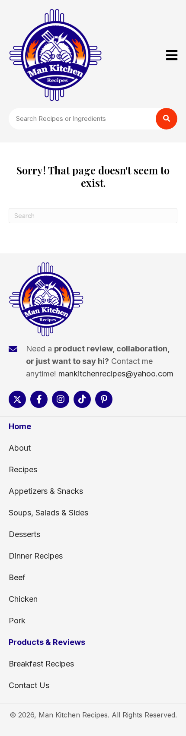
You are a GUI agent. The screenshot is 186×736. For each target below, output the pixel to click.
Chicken (23, 598)
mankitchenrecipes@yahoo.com (115, 373)
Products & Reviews (47, 642)
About (20, 447)
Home (20, 426)
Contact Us (29, 685)
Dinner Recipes (36, 555)
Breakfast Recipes (41, 663)
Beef (17, 577)
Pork (17, 620)
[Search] (166, 119)
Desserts (24, 534)
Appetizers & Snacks (46, 491)
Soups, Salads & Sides (48, 512)
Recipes (23, 469)
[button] (17, 399)
